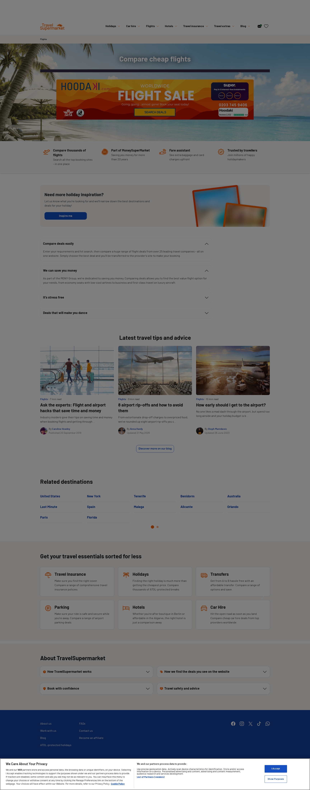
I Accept (275, 769)
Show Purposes (276, 779)
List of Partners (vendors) (151, 777)
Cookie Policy (118, 784)
